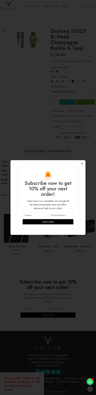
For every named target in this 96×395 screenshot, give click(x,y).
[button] (82, 164)
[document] (48, 197)
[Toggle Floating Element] (90, 381)
